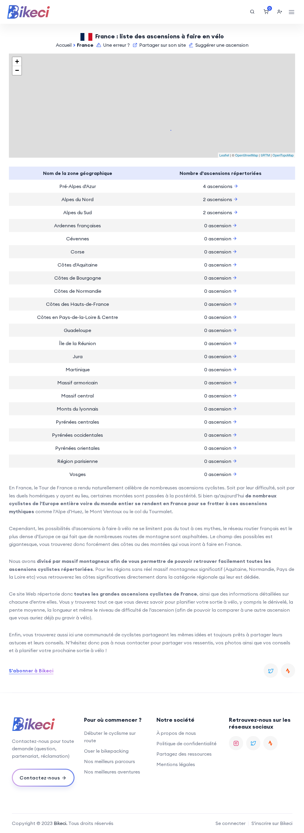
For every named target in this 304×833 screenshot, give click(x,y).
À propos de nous (176, 733)
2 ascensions (218, 199)
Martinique (78, 369)
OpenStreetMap (246, 155)
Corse (77, 252)
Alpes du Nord (77, 199)
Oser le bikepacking (106, 751)
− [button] (17, 70)
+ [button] (17, 61)
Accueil (64, 45)
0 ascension (218, 225)
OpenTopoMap (283, 155)
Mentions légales (175, 764)
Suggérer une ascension (221, 45)
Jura (78, 356)
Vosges (77, 474)
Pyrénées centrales (77, 422)
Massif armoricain (77, 383)
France (85, 45)
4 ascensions (218, 186)
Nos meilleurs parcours (109, 761)
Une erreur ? (116, 45)
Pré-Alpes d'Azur (77, 186)
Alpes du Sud (77, 212)
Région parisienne (77, 461)
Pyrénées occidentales (77, 435)
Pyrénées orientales (77, 448)
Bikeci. (60, 823)
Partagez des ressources (184, 754)
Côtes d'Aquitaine (77, 265)
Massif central (77, 396)
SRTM (265, 155)
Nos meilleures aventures (112, 772)
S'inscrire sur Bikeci (271, 823)
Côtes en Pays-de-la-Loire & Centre (77, 317)
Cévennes (77, 239)
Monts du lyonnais (77, 409)
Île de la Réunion (77, 343)
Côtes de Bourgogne (77, 278)
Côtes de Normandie (77, 291)
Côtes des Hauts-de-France (77, 304)
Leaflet (224, 155)
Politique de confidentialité (186, 743)
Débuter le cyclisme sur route (110, 736)
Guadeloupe (77, 330)
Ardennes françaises (77, 225)
